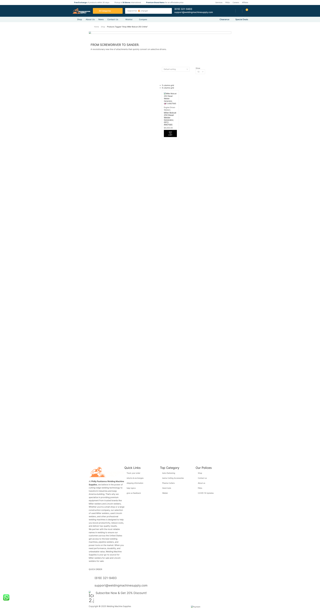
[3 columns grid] (162, 75)
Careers (236, 2)
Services (218, 2)
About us (201, 483)
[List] (162, 80)
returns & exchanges (135, 478)
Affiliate (245, 2)
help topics (131, 488)
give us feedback (134, 493)
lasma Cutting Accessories (173, 478)
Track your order (133, 473)
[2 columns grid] (162, 73)
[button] (238, 11)
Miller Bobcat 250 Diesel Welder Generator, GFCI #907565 (170, 119)
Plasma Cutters (168, 483)
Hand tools (166, 488)
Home (96, 27)
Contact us (202, 478)
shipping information (135, 483)
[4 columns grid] (162, 78)
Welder (165, 493)
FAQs (227, 2)
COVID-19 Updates (206, 493)
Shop (103, 27)
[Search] (169, 11)
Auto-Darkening (168, 473)
